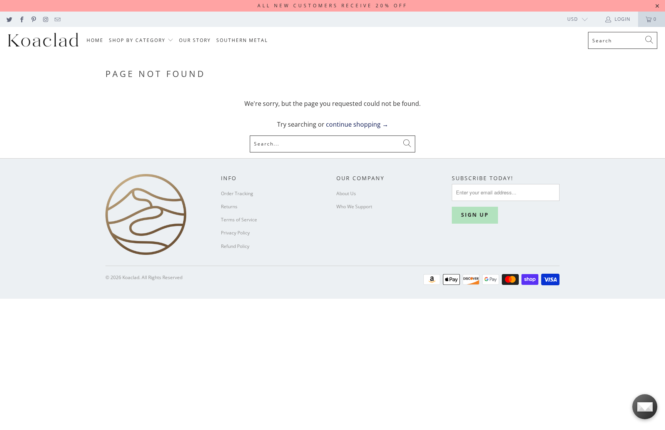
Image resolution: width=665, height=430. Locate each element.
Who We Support (354, 206)
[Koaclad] (43, 40)
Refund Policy (235, 246)
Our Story (195, 40)
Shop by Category (138, 40)
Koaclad (130, 277)
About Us (346, 193)
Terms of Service (239, 219)
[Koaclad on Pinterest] (33, 19)
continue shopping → (357, 124)
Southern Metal (242, 40)
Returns (229, 206)
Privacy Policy (235, 232)
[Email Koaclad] (57, 19)
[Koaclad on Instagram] (45, 19)
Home (95, 40)
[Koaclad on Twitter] (9, 19)
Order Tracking (237, 193)
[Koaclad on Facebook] (21, 19)
